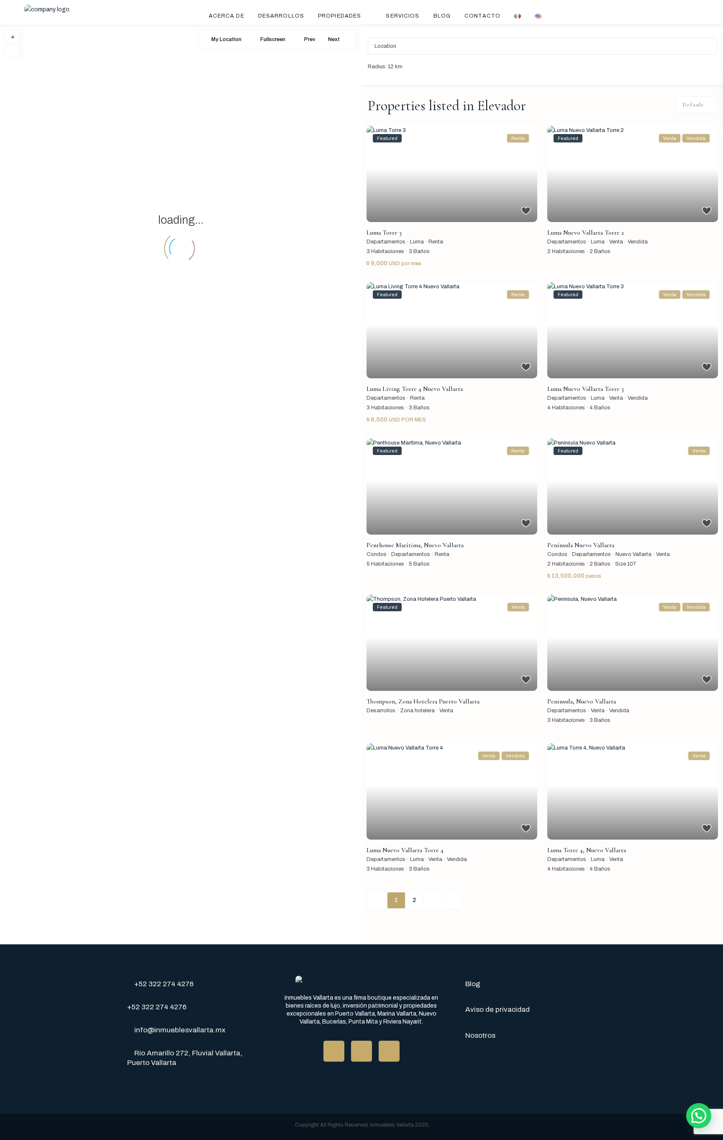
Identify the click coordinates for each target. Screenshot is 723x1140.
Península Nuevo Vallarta (580, 545)
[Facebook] (333, 1051)
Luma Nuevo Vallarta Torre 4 (405, 850)
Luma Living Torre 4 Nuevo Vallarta (415, 389)
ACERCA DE (226, 16)
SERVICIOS (402, 16)
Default (693, 104)
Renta (435, 242)
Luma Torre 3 (384, 232)
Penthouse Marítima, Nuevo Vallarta (415, 545)
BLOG (442, 16)
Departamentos (386, 242)
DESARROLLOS (281, 16)
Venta (616, 242)
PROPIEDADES (339, 16)
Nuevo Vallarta (633, 554)
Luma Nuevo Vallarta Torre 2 (585, 232)
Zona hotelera (417, 710)
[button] (698, 1115)
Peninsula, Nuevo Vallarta (581, 701)
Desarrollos (381, 710)
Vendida (638, 242)
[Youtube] (361, 1051)
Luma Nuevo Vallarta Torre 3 (585, 389)
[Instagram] (389, 1051)
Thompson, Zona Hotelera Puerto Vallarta (423, 701)
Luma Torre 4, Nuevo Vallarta (586, 850)
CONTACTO (482, 16)
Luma (417, 242)
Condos (377, 554)
